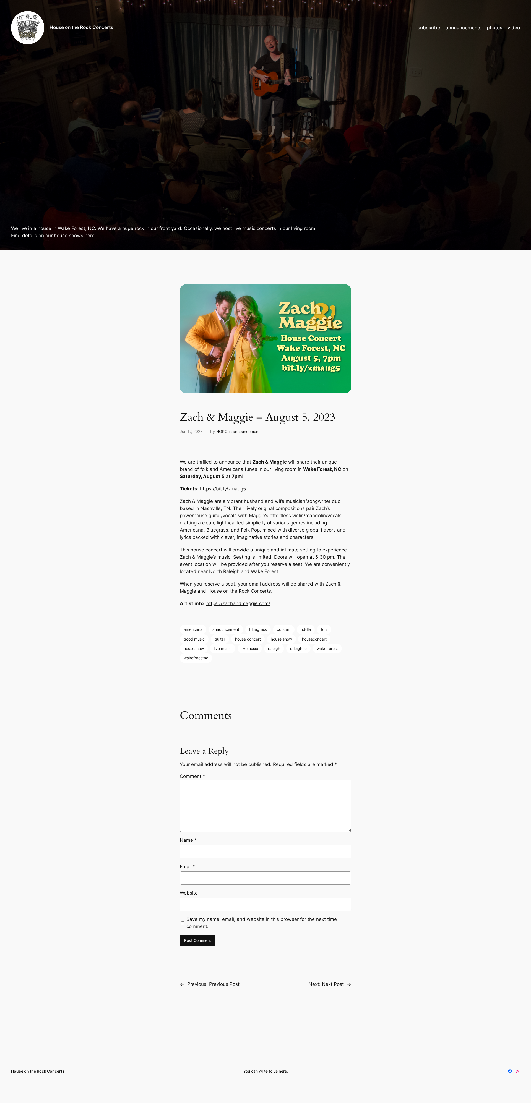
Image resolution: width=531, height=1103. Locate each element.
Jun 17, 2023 (191, 431)
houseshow (194, 648)
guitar (220, 639)
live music (222, 648)
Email (188, 866)
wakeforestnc (196, 657)
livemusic (249, 648)
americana (193, 629)
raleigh (274, 648)
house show (281, 639)
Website (189, 893)
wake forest (327, 648)
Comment (192, 776)
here (283, 1071)
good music (194, 639)
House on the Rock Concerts (81, 27)
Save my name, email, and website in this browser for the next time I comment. (262, 922)
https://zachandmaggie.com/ (238, 603)
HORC (221, 431)
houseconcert (314, 639)
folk (324, 629)
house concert (248, 639)
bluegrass (258, 629)
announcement (246, 431)
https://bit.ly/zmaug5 (223, 489)
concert (284, 629)
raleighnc (298, 648)
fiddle (306, 629)
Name (188, 840)
